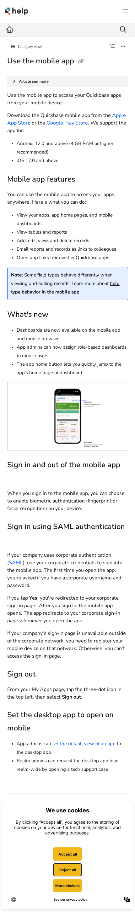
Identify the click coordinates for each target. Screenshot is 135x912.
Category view (29, 46)
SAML (16, 562)
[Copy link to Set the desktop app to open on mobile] (40, 729)
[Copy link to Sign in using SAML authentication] (17, 540)
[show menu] (125, 11)
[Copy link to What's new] (58, 315)
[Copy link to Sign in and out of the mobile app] (17, 478)
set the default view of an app (84, 744)
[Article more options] (123, 47)
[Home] (16, 11)
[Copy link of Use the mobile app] (81, 61)
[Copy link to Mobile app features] (85, 180)
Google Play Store (67, 122)
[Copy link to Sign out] (45, 675)
